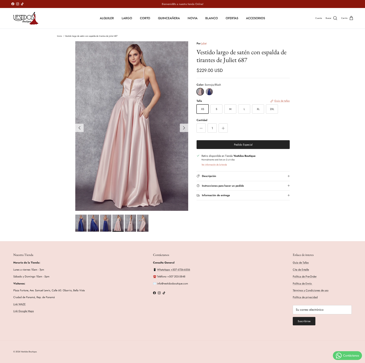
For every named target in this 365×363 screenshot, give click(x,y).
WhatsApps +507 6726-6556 (173, 269)
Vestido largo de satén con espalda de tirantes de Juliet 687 (91, 35)
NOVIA (193, 18)
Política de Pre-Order (305, 276)
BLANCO (211, 18)
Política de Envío (303, 283)
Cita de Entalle (301, 269)
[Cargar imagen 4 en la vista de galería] (131, 126)
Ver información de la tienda (214, 164)
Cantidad (202, 120)
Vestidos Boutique (28, 351)
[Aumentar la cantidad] (223, 128)
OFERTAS (232, 18)
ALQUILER (107, 18)
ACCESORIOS (255, 18)
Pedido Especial (243, 144)
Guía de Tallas (301, 262)
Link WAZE (19, 304)
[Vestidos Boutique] (28, 18)
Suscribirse (304, 321)
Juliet (203, 43)
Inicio (59, 35)
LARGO (127, 18)
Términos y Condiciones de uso (310, 290)
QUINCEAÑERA (169, 18)
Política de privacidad (305, 297)
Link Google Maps (23, 311)
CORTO (145, 18)
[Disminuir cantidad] (201, 128)
